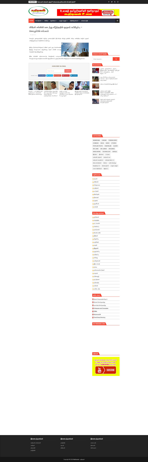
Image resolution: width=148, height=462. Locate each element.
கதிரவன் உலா (107, 157)
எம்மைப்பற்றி (84, 20)
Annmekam (96, 140)
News (107, 143)
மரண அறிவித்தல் (97, 168)
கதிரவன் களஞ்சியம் (98, 160)
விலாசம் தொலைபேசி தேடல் (100, 299)
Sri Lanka (104, 148)
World (115, 151)
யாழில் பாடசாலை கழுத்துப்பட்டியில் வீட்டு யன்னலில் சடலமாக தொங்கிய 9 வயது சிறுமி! (66, 93)
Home (31, 20)
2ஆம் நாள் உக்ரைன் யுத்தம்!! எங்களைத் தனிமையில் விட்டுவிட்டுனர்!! (56, 2)
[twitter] (112, 2)
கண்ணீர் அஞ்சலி (97, 157)
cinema (104, 140)
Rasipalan (108, 146)
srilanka (112, 148)
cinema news (113, 140)
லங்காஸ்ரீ (33, 448)
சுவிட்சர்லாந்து (112, 163)
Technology (106, 151)
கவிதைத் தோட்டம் (109, 160)
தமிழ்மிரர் (63, 443)
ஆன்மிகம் (53, 20)
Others (113, 143)
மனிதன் (33, 445)
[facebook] (109, 2)
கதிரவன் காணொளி (36, 443)
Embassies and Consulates (101, 308)
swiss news (96, 151)
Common (95, 143)
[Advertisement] (106, 392)
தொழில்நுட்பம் (96, 165)
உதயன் (62, 445)
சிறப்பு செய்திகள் (97, 163)
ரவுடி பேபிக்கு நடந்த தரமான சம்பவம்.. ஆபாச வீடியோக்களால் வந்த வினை (109, 78)
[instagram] (118, 2)
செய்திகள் (38, 20)
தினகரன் (93, 445)
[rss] (115, 2)
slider (115, 146)
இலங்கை (34, 34)
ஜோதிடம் (106, 168)
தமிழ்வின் (33, 450)
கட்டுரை (108, 154)
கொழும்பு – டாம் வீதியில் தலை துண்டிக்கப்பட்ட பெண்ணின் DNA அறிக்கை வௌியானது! (36, 93)
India (102, 143)
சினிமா (46, 20)
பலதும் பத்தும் (63, 20)
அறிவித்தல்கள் (74, 20)
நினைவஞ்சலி (105, 165)
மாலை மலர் (93, 443)
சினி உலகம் (93, 448)
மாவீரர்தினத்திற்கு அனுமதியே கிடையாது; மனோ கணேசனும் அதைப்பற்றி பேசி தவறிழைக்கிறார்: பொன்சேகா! (51, 93)
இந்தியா (95, 154)
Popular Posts (98, 146)
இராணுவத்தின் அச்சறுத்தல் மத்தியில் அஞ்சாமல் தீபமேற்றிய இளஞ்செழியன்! (82, 93)
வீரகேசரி (63, 448)
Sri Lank (95, 148)
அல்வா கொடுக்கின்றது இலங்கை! (109, 84)
